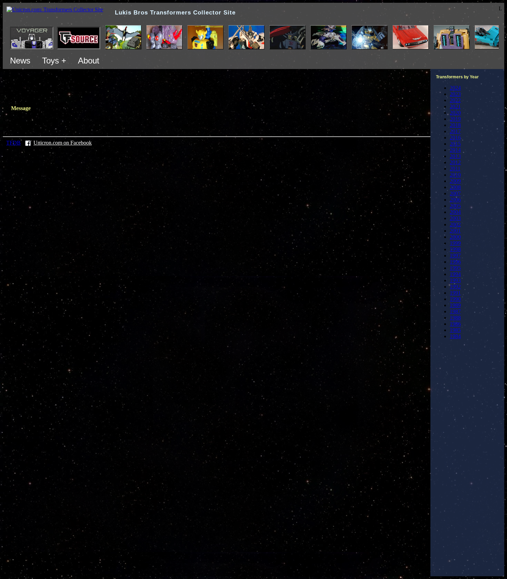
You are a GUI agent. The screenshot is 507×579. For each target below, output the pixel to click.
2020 (455, 113)
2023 (455, 94)
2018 (455, 125)
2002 (455, 224)
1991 (455, 293)
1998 (455, 249)
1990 (455, 299)
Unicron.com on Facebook (62, 143)
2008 (455, 187)
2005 (455, 206)
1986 (455, 324)
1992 (455, 287)
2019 (455, 119)
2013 (455, 156)
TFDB (13, 143)
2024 (455, 88)
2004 (455, 212)
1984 (455, 336)
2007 (455, 193)
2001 (455, 231)
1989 (455, 305)
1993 (455, 280)
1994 (455, 274)
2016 (455, 137)
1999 (455, 243)
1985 (455, 330)
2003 (455, 218)
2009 (455, 181)
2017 (455, 131)
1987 (455, 311)
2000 (455, 237)
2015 (455, 144)
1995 (455, 268)
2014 (455, 150)
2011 (455, 168)
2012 (455, 162)
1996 (455, 262)
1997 (455, 255)
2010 (455, 175)
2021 (455, 106)
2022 (455, 100)
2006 (455, 200)
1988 (455, 318)
